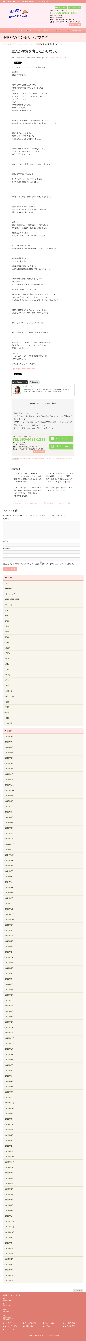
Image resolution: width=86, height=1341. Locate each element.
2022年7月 (9, 957)
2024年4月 (9, 887)
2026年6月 (9, 747)
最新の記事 (35, 382)
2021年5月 (9, 1011)
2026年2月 (9, 769)
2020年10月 (9, 1049)
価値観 (25, 458)
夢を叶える (9, 696)
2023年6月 (9, 930)
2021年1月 (9, 1033)
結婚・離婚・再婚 (12, 599)
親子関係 (8, 605)
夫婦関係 (52, 57)
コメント (7, 519)
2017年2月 (9, 1275)
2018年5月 (9, 1194)
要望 (7, 707)
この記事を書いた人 (20, 382)
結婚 (7, 632)
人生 (7, 669)
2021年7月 (9, 1000)
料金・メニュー (50, 1323)
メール (6, 548)
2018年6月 (9, 1189)
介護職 (7, 648)
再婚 (7, 642)
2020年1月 (9, 1097)
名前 (5, 541)
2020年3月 (9, 1087)
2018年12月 (9, 1157)
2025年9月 (9, 796)
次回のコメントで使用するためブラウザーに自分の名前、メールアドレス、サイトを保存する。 (39, 564)
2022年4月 (9, 973)
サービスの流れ (71, 1323)
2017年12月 (9, 1221)
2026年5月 (9, 753)
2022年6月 (9, 963)
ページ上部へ (78, 1290)
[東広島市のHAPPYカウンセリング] (19, 15)
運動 (7, 664)
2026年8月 (9, 736)
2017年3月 (9, 1270)
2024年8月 (9, 866)
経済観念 (62, 458)
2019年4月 (9, 1135)
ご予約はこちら (75, 7)
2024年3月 (9, 893)
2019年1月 (9, 1151)
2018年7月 (9, 1184)
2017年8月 (9, 1243)
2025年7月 (9, 806)
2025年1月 (9, 839)
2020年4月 (9, 1081)
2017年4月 (9, 1264)
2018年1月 (9, 1216)
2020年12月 (9, 1038)
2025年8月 (9, 801)
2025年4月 (9, 823)
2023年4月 (9, 941)
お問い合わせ (61, 7)
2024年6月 (9, 877)
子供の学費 (69, 458)
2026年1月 (9, 774)
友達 (7, 685)
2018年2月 (9, 1211)
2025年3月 (9, 828)
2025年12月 (9, 779)
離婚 (57, 57)
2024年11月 (9, 849)
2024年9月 (9, 860)
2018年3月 (9, 1205)
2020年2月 (9, 1092)
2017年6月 (9, 1254)
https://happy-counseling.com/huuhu (25, 369)
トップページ (9, 1323)
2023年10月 (9, 920)
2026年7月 (9, 742)
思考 (7, 680)
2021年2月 (9, 1027)
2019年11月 (9, 1103)
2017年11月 (9, 1227)
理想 (7, 718)
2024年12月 (9, 844)
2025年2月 (9, 833)
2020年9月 (9, 1054)
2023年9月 (9, 925)
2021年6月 (9, 1006)
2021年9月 (9, 990)
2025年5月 (9, 817)
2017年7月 (9, 1248)
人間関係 (8, 691)
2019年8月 (9, 1119)
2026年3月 (9, 763)
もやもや (51, 458)
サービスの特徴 (30, 1323)
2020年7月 (9, 1065)
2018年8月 (9, 1178)
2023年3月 (9, 947)
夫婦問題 (8, 723)
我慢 (21, 458)
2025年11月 (9, 785)
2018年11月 (9, 1162)
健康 (7, 626)
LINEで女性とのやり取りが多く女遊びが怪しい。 (26, 503)
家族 (7, 621)
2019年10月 (9, 1108)
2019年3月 (9, 1140)
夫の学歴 (33, 458)
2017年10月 (9, 1232)
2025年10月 (9, 790)
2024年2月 (9, 898)
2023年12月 (9, 909)
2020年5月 (9, 1076)
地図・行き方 (76, 24)
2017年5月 (9, 1259)
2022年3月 (9, 979)
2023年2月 (9, 952)
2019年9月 (9, 1114)
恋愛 (7, 702)
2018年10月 (9, 1167)
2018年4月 (9, 1200)
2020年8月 (9, 1060)
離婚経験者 (39, 458)
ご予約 (47, 1326)
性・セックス (10, 594)
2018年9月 (9, 1173)
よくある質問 (70, 1326)
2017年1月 (9, 1281)
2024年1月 (9, 903)
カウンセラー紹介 (11, 1326)
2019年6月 (9, 1130)
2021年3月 (9, 1022)
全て (7, 583)
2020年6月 (9, 1070)
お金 (7, 610)
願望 (7, 712)
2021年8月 (9, 995)
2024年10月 (9, 855)
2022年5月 (9, 968)
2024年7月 (9, 871)
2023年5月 (9, 936)
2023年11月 (9, 914)
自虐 (28, 458)
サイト (5, 555)
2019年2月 (9, 1146)
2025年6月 (9, 812)
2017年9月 (9, 1237)
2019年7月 (9, 1124)
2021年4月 (9, 1017)
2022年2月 (9, 984)
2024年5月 (9, 882)
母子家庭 (45, 458)
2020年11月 (9, 1044)
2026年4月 (9, 758)
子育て (61, 57)
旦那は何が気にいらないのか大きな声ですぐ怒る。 (59, 503)
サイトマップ (9, 1329)
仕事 (7, 615)
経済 (64, 57)
